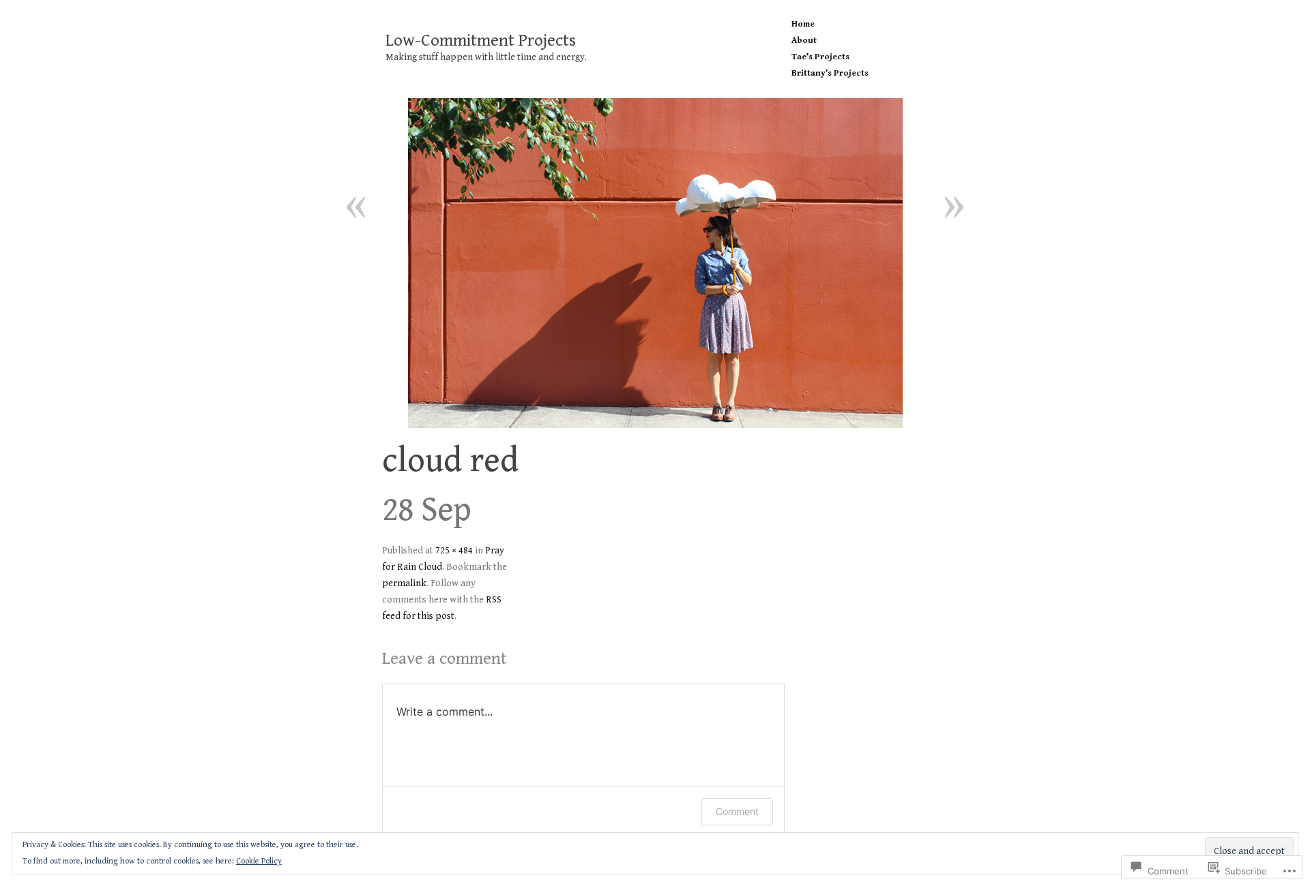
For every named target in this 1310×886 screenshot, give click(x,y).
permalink (404, 583)
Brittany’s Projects (830, 73)
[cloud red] (655, 263)
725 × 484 (454, 550)
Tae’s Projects (820, 57)
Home (803, 24)
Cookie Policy (259, 861)
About (804, 40)
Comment (737, 811)
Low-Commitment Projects (480, 41)
